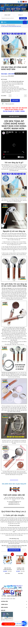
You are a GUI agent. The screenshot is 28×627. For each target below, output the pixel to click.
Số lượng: (3, 95)
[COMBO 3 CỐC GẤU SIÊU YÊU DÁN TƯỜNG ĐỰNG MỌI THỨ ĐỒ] (7, 558)
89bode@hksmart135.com (14, 504)
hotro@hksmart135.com (14, 502)
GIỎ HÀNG (15, 100)
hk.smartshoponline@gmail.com (14, 501)
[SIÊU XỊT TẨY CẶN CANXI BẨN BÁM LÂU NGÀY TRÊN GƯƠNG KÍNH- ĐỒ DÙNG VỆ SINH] (20, 558)
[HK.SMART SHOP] (14, 12)
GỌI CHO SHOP (9, 624)
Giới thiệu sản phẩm (14, 116)
